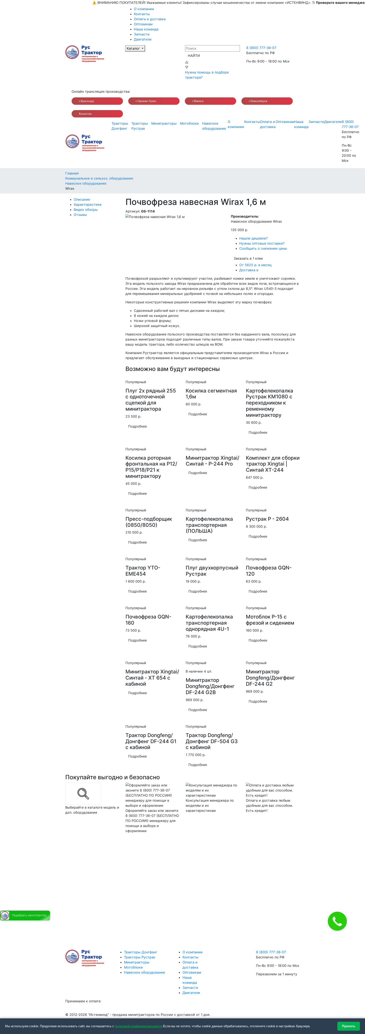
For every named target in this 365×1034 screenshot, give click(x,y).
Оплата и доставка (150, 19)
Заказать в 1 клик (248, 258)
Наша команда (146, 29)
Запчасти (142, 34)
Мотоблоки (189, 123)
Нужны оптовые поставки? (262, 243)
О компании (144, 9)
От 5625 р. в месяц (255, 265)
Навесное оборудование (214, 126)
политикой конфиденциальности (138, 1026)
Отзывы (80, 215)
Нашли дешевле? (253, 238)
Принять (348, 1026)
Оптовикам (143, 24)
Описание (82, 199)
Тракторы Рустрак (139, 126)
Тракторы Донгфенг (120, 126)
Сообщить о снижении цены (263, 248)
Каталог (134, 48)
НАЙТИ (194, 55)
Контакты (142, 14)
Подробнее (137, 426)
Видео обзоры (86, 209)
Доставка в (248, 270)
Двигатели (142, 39)
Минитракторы (164, 123)
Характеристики (88, 204)
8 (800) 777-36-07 (261, 48)
